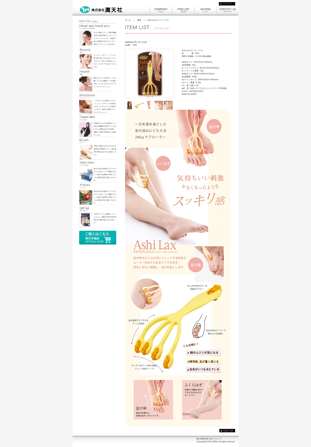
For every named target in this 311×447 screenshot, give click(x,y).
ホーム (128, 20)
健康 (139, 20)
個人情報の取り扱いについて (209, 439)
